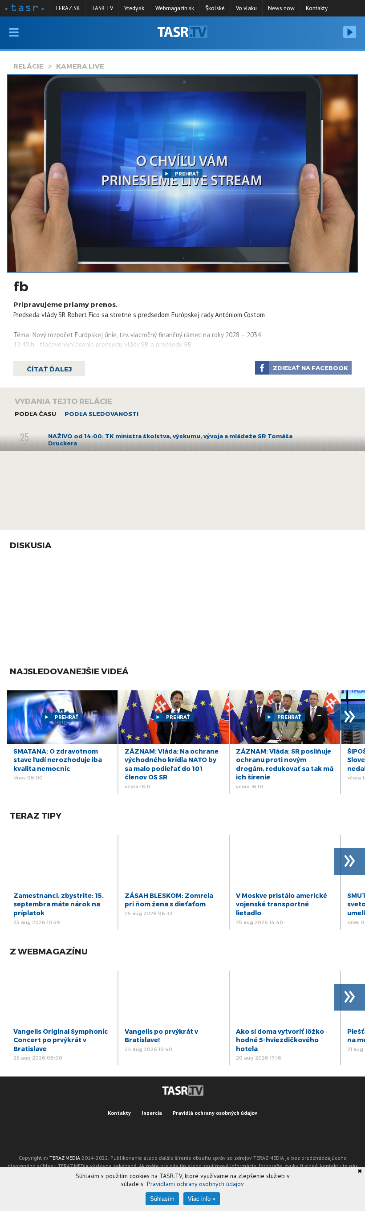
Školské (215, 8)
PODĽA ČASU (35, 413)
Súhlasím (162, 1198)
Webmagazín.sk (174, 8)
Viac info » (201, 1198)
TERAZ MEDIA (64, 1157)
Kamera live (80, 66)
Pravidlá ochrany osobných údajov (215, 1112)
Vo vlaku (246, 8)
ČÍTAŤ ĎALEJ (49, 369)
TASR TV (102, 8)
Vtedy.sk (134, 8)
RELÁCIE (28, 66)
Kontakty (317, 8)
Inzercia (152, 1112)
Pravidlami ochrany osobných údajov (195, 1184)
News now (281, 8)
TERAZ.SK (67, 8)
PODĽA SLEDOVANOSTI (101, 413)
